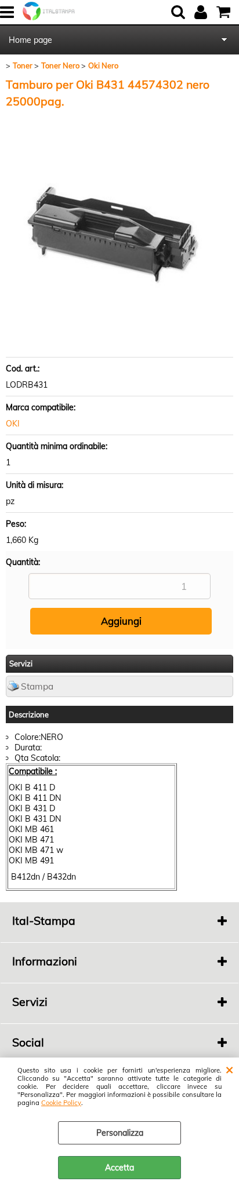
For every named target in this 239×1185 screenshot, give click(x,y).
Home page (30, 40)
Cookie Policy (61, 1103)
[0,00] (224, 12)
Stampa (37, 686)
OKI (13, 423)
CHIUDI (229, 1069)
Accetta (119, 1167)
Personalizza (119, 1133)
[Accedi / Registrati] (202, 12)
